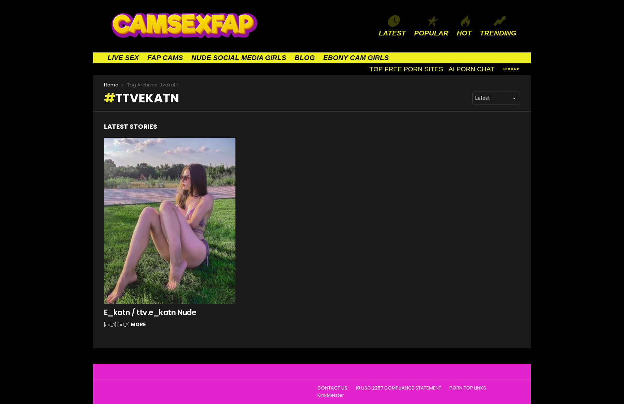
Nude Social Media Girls (238, 57)
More (138, 324)
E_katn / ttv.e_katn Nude (150, 312)
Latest (392, 33)
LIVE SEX (123, 57)
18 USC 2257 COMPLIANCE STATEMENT (398, 388)
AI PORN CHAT (471, 69)
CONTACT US (332, 388)
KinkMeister (330, 395)
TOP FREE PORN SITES (406, 69)
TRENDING (498, 33)
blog (305, 57)
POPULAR (431, 33)
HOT (464, 33)
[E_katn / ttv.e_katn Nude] (169, 221)
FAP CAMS (165, 57)
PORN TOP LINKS (468, 388)
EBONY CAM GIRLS (356, 57)
